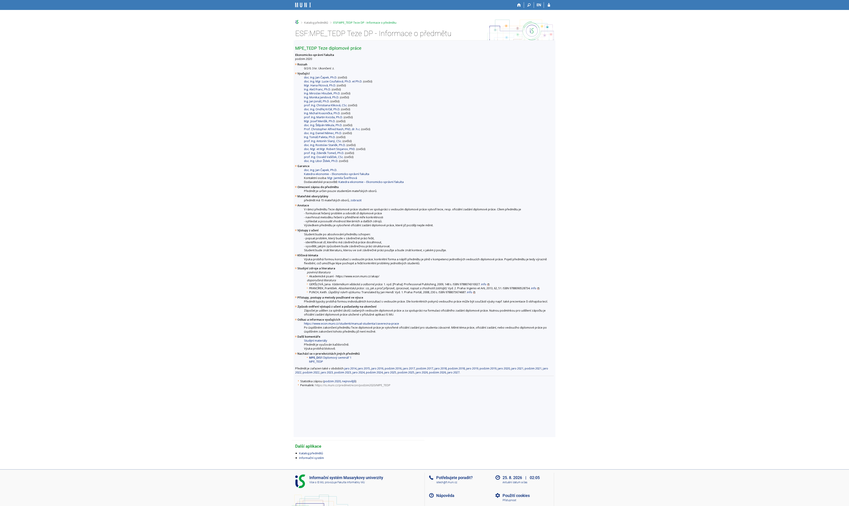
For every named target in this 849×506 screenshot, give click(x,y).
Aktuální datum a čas (515, 482)
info (483, 284)
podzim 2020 (332, 381)
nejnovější (349, 381)
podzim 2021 (533, 368)
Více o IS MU (316, 482)
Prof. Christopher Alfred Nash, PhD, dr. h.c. (332, 129)
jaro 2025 (390, 372)
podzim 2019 (488, 368)
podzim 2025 (406, 372)
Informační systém (311, 458)
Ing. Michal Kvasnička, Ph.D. (322, 113)
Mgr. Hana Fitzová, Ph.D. (320, 85)
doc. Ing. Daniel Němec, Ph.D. (323, 133)
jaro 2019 (472, 368)
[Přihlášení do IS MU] (549, 5)
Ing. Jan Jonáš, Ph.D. (317, 101)
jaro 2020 (504, 368)
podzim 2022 (311, 372)
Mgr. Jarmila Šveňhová (342, 178)
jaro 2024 (358, 372)
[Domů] (519, 5)
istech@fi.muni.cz (446, 482)
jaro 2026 (422, 372)
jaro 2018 (440, 368)
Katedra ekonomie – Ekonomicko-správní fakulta (336, 174)
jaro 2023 (327, 372)
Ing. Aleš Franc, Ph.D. (317, 89)
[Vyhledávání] (529, 5)
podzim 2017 (424, 368)
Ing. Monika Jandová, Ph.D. (321, 97)
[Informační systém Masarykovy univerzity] (303, 5)
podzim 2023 (342, 372)
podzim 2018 (456, 368)
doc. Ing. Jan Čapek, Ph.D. (320, 77)
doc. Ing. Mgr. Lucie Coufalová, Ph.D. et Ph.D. (333, 81)
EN (539, 4)
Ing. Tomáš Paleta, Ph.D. (320, 137)
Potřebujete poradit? (454, 477)
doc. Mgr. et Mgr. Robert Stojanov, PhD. (330, 149)
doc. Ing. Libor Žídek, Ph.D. (321, 161)
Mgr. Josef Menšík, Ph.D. (320, 121)
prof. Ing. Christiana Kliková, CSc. (325, 105)
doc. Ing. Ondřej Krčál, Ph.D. (322, 109)
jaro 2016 (377, 368)
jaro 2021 (517, 368)
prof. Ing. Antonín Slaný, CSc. (323, 141)
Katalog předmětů (316, 23)
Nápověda (445, 495)
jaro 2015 (364, 368)
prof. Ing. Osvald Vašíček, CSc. (324, 157)
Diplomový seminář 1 (330, 358)
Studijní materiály (315, 340)
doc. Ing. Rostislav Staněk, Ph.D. (325, 145)
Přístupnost (509, 500)
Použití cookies (516, 495)
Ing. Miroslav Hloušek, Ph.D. (322, 93)
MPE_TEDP (316, 361)
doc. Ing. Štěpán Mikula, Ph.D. (323, 125)
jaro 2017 (409, 368)
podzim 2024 (374, 372)
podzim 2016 (393, 368)
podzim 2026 (437, 372)
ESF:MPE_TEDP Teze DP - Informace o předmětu (364, 23)
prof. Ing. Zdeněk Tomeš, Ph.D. (324, 153)
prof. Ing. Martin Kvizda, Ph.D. (323, 117)
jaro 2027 (453, 372)
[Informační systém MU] (297, 22)
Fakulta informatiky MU (351, 482)
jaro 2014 (350, 368)
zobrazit (355, 200)
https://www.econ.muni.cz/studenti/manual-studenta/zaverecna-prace (351, 323)
